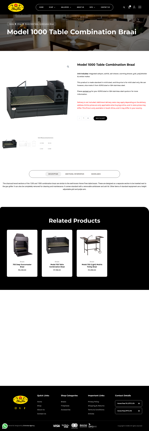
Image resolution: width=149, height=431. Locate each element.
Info (91, 7)
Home (41, 7)
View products (22, 275)
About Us (80, 7)
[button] (68, 67)
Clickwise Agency (29, 426)
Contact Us (105, 7)
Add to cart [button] (57, 275)
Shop (51, 7)
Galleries (65, 7)
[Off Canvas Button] (140, 7)
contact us (87, 91)
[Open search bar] (124, 7)
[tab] (128, 403)
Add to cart (100, 118)
